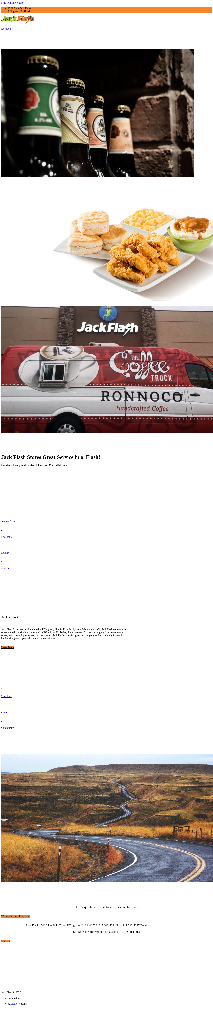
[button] (7, 647)
